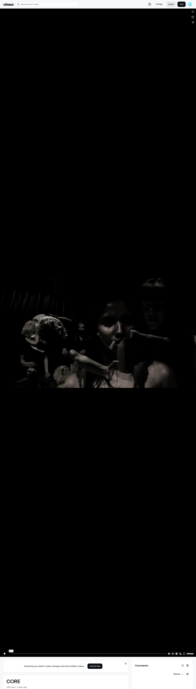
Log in (171, 4)
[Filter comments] (187, 674)
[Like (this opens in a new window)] (193, 12)
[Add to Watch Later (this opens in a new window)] (193, 17)
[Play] (5, 654)
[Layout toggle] (187, 665)
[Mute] (169, 653)
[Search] (183, 665)
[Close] (126, 663)
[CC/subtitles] (172, 653)
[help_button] (149, 4)
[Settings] (176, 653)
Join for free (95, 666)
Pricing (159, 4)
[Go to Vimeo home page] (8, 4)
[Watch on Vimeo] (190, 653)
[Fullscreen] (184, 653)
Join (181, 4)
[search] (48, 4)
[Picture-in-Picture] (180, 653)
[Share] (193, 22)
